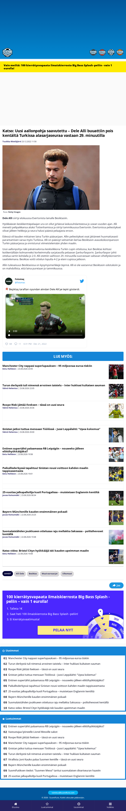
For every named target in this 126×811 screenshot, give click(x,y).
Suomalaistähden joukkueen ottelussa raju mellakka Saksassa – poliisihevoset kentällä (52, 532)
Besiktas (33, 573)
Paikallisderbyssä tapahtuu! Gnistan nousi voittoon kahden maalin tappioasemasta (45, 469)
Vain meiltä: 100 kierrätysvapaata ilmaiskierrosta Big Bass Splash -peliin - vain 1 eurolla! (58, 67)
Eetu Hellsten (9, 368)
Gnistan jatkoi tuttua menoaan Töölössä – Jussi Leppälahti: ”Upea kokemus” (51, 429)
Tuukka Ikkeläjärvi (11, 141)
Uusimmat (12, 650)
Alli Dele (20, 573)
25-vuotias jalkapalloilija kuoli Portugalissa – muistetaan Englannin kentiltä (50, 492)
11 (20, 343)
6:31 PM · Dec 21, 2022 (35, 343)
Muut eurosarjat (49, 573)
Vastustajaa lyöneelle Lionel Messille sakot (32, 732)
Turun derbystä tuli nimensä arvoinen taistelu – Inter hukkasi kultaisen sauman (53, 385)
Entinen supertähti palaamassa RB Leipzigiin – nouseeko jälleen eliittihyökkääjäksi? (43, 450)
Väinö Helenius (10, 388)
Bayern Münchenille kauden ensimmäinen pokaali (34, 511)
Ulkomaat (67, 573)
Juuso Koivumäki (10, 495)
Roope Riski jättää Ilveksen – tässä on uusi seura (33, 404)
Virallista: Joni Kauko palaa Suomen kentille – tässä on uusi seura (45, 759)
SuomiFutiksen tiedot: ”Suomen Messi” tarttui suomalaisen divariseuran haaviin (54, 770)
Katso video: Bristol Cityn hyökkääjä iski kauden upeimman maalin (45, 550)
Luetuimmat (13, 718)
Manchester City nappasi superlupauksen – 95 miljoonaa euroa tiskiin (47, 366)
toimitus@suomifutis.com (63, 792)
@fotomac (20, 282)
